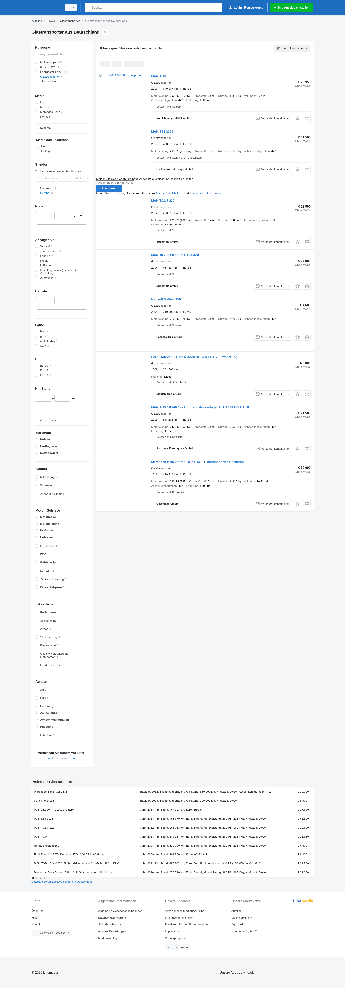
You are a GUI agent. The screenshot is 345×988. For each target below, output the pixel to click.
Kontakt (36, 924)
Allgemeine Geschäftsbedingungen (120, 910)
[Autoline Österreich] (46, 7)
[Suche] (88, 7)
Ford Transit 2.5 (44, 800)
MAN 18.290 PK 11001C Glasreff (175, 255)
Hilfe (34, 917)
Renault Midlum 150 (166, 299)
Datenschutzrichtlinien (169, 193)
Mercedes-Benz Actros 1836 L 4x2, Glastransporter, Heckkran (197, 462)
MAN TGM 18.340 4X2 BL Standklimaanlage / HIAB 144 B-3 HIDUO (200, 407)
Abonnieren (109, 188)
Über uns (37, 910)
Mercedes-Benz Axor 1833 (50, 791)
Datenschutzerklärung (112, 917)
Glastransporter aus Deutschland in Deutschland (62, 881)
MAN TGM (158, 76)
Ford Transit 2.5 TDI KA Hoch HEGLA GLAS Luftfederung (194, 357)
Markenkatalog (107, 938)
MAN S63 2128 (162, 131)
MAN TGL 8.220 (162, 200)
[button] (297, 118)
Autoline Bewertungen (112, 931)
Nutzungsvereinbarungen (206, 193)
